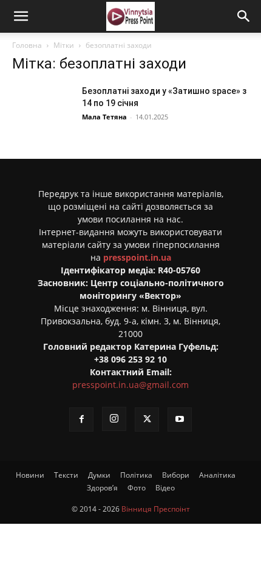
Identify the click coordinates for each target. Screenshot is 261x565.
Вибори (175, 475)
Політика (136, 475)
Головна (27, 45)
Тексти (66, 475)
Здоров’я (102, 488)
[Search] (244, 16)
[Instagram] (114, 419)
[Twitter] (147, 419)
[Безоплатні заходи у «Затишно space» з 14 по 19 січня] (42, 106)
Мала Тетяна (104, 116)
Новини (30, 475)
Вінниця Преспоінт (155, 509)
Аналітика (217, 475)
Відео (165, 488)
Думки (99, 475)
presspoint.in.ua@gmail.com (130, 384)
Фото (136, 488)
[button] (20, 16)
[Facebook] (81, 419)
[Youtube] (180, 419)
